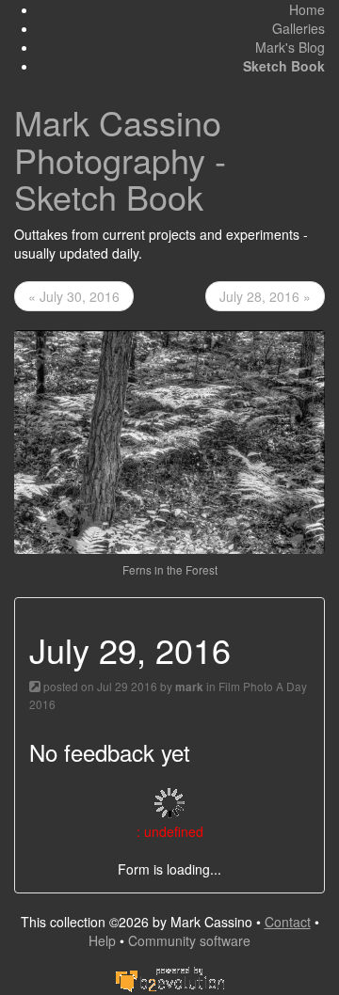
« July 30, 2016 (74, 296)
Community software (189, 940)
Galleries (298, 28)
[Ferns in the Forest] (169, 440)
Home (307, 9)
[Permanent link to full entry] (34, 686)
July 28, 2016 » (265, 296)
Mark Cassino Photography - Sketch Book (120, 159)
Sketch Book (284, 65)
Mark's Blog (290, 47)
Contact (288, 921)
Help (102, 940)
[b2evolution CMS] (169, 978)
